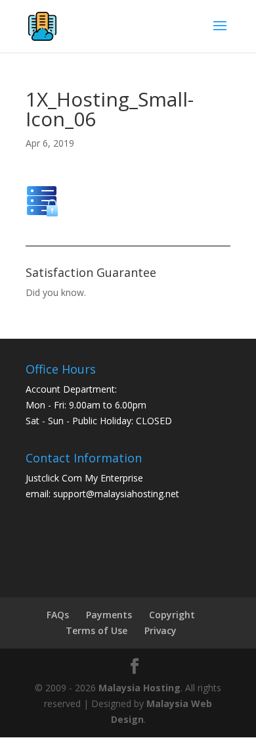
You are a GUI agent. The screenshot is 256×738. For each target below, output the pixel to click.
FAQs (58, 614)
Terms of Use (96, 630)
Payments (109, 614)
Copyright (172, 614)
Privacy (160, 630)
